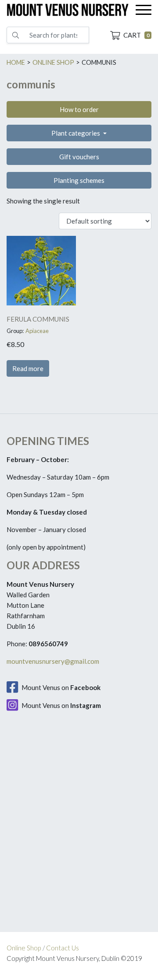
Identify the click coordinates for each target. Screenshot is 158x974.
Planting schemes (79, 180)
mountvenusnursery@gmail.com (53, 661)
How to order (79, 109)
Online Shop (24, 948)
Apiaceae (37, 330)
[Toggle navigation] (143, 10)
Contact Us (62, 948)
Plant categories (76, 133)
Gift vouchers (79, 157)
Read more (27, 368)
